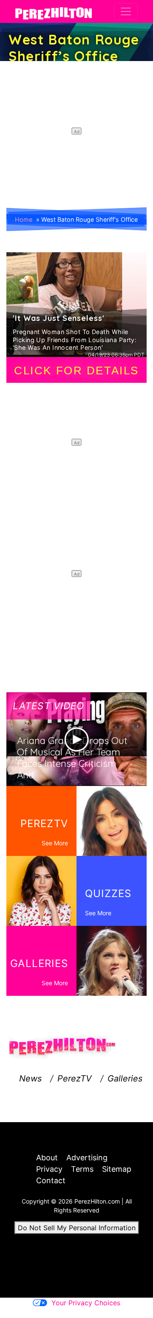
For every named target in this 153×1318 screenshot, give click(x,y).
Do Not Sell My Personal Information (77, 1227)
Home (23, 219)
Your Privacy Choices (85, 1302)
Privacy (49, 1169)
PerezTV (74, 1078)
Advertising (87, 1157)
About (47, 1157)
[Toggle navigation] (126, 11)
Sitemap (116, 1169)
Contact (50, 1180)
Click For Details (76, 370)
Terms (82, 1169)
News (30, 1078)
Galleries (125, 1078)
